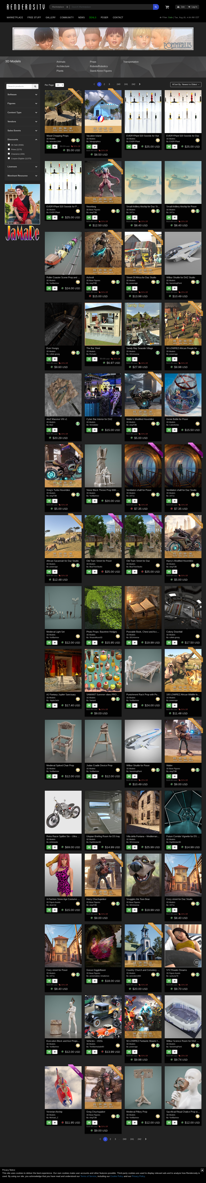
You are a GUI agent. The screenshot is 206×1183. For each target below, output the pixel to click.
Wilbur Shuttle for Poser (138, 765)
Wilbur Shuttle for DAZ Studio (180, 277)
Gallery (51, 17)
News (81, 17)
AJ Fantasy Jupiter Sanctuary (61, 694)
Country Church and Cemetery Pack (144, 970)
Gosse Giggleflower (96, 970)
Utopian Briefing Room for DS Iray (103, 836)
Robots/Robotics (99, 66)
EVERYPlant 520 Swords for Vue (142, 135)
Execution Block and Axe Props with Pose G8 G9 (70, 1041)
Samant (92, 700)
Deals (92, 17)
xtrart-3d (52, 905)
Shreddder (93, 425)
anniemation (94, 976)
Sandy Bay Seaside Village (139, 348)
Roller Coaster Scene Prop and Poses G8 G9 (68, 277)
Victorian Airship (54, 1111)
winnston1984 (55, 141)
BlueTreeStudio (95, 567)
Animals (61, 61)
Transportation (131, 61)
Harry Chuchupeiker (96, 899)
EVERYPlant (134, 141)
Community (67, 17)
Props (93, 61)
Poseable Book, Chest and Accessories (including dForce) (155, 631)
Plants (60, 70)
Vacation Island (93, 135)
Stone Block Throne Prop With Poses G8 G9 (108, 490)
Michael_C (53, 1118)
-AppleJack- (54, 700)
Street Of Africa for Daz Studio (141, 277)
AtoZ (51, 425)
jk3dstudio (53, 842)
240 (118, 84)
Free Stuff (34, 17)
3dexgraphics (95, 141)
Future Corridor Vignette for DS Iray (183, 836)
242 (133, 84)
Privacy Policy (138, 1176)
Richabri (92, 354)
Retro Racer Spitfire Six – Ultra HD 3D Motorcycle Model (74, 836)
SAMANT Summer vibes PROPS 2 (103, 694)
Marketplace (15, 17)
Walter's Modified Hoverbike (140, 419)
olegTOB (93, 212)
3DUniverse (134, 354)
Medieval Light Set (55, 631)
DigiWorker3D (95, 842)
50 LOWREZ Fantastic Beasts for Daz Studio (148, 1041)
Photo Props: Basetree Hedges (101, 631)
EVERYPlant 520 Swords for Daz (182, 135)
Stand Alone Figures (101, 70)
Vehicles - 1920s (94, 1041)
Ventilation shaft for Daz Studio (181, 490)
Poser (104, 17)
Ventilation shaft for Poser (138, 490)
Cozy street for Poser (57, 970)
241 (126, 84)
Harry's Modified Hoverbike (179, 561)
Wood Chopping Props (57, 135)
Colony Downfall (174, 631)
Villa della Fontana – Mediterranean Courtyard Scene (152, 836)
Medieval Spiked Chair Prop (60, 765)
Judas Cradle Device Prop (99, 765)
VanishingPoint (175, 283)
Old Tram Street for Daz (138, 561)
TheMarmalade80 (96, 1047)
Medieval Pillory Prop (136, 1111)
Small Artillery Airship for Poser (181, 206)
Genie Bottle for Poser (177, 419)
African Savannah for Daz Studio (62, 561)
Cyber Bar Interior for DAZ (99, 419)
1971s (132, 212)
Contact (118, 17)
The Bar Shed (93, 348)
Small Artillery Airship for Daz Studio (144, 206)
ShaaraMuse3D (95, 637)
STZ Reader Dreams (176, 970)
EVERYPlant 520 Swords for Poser (63, 206)
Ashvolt (90, 277)
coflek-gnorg (54, 354)
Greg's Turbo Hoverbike (58, 490)
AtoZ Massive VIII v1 (56, 419)
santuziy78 (173, 976)
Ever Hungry (52, 348)
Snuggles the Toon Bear (138, 899)
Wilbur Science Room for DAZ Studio (184, 1041)
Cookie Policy (116, 1176)
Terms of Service (88, 1176)
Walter (169, 765)
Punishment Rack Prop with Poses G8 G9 (147, 694)
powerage (133, 283)
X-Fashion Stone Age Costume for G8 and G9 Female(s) (74, 899)
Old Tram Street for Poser (99, 561)
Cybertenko (174, 425)
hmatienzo (105, 976)
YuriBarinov (54, 283)
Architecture (63, 66)
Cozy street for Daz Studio (179, 899)
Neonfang (91, 206)
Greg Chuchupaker (95, 1111)
